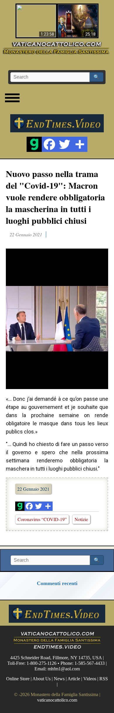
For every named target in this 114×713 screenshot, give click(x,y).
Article (74, 678)
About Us (41, 678)
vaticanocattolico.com (57, 700)
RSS (103, 678)
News (59, 678)
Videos (89, 678)
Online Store (18, 678)
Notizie (81, 519)
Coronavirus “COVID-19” (42, 519)
